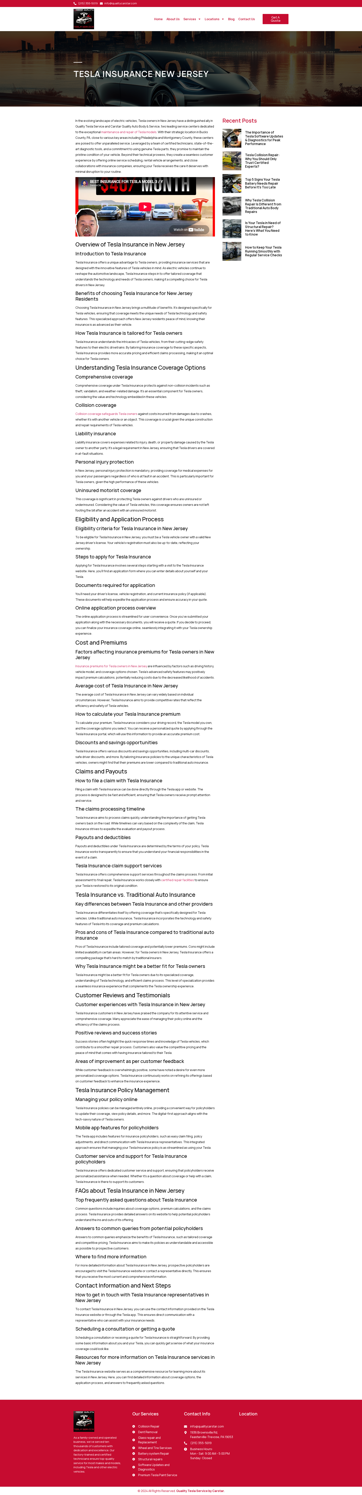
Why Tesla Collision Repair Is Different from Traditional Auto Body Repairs (263, 206)
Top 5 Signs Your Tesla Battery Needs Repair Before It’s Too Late (262, 183)
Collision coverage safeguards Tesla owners (106, 414)
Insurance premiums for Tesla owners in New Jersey (111, 666)
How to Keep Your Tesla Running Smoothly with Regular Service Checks (263, 251)
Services (189, 19)
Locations (212, 19)
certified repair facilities (177, 880)
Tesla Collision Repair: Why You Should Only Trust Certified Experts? (262, 161)
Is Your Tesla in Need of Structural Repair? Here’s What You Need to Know (263, 228)
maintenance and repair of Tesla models (128, 132)
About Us (173, 19)
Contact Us (246, 19)
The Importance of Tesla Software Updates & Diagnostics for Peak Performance (264, 138)
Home (158, 19)
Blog (231, 19)
